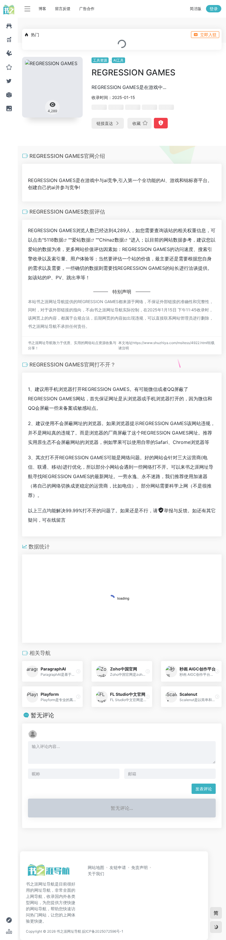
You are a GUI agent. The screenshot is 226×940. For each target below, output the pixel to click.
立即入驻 (208, 34)
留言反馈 (62, 8)
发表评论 (203, 788)
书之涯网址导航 (68, 931)
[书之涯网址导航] (48, 872)
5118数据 (53, 240)
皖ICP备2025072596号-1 (102, 931)
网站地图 (96, 867)
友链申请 (117, 867)
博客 (42, 8)
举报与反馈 (175, 510)
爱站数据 (81, 240)
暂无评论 (42, 715)
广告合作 (86, 8)
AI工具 (118, 60)
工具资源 (100, 60)
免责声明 (139, 867)
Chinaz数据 (111, 240)
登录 (214, 8)
